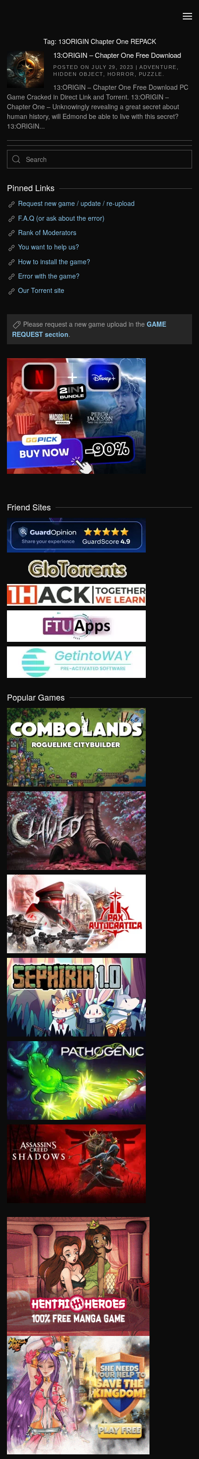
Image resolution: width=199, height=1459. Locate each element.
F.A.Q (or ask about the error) (61, 218)
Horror (121, 74)
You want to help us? (48, 246)
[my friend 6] (76, 625)
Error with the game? (49, 275)
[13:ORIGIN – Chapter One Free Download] (25, 68)
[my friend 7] (76, 661)
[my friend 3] (76, 593)
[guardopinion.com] (76, 534)
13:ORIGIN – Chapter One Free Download (117, 55)
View (76, 745)
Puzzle (150, 74)
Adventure (158, 67)
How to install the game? (54, 261)
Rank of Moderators (47, 232)
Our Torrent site (41, 290)
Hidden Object (78, 74)
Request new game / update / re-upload (76, 203)
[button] (187, 16)
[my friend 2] (76, 567)
